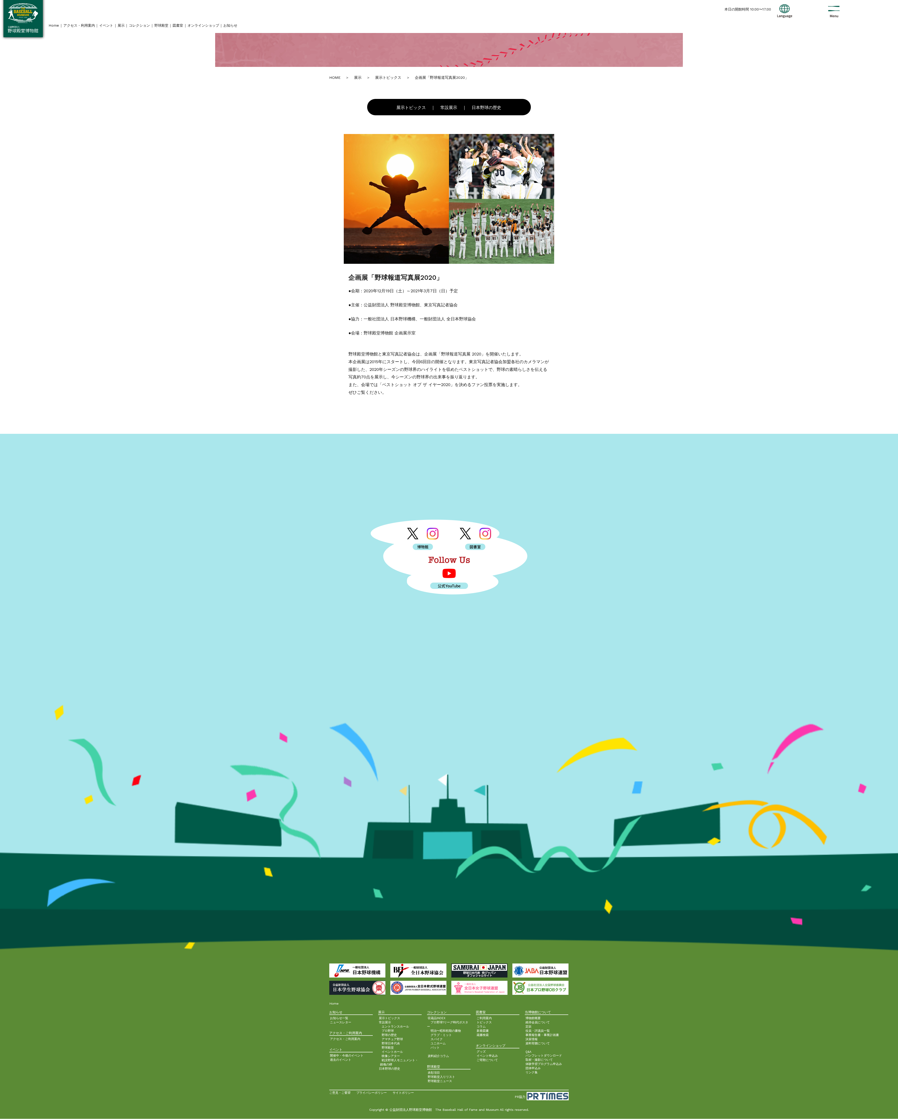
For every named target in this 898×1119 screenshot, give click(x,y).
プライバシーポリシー (371, 1092)
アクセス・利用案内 (79, 25)
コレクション (139, 25)
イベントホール (392, 1052)
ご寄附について (487, 1060)
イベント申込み (487, 1055)
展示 (121, 25)
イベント (106, 25)
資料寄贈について (537, 1043)
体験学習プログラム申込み (543, 1064)
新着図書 (483, 1030)
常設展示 (448, 107)
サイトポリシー (403, 1092)
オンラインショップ (203, 25)
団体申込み (533, 1068)
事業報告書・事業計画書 (542, 1035)
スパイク (437, 1039)
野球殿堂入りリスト (441, 1077)
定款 (528, 1026)
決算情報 (531, 1039)
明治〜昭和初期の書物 (446, 1030)
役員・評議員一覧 (537, 1030)
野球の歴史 (389, 1035)
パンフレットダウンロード (543, 1055)
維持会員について (537, 1022)
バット (435, 1047)
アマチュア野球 (392, 1039)
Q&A (528, 1052)
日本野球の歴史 (486, 107)
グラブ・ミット (441, 1035)
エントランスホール (395, 1026)
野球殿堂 (161, 25)
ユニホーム (438, 1043)
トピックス (484, 1022)
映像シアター (391, 1056)
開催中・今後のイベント (346, 1055)
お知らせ (230, 25)
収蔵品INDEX (436, 1018)
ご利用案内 (484, 1018)
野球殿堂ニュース (440, 1081)
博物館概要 (533, 1018)
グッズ (481, 1051)
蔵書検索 (483, 1035)
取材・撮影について (539, 1059)
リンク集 (531, 1072)
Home (54, 25)
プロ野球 (388, 1030)
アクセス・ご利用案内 (345, 1039)
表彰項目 (434, 1072)
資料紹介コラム (438, 1056)
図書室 (178, 25)
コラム (481, 1026)
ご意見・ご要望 (340, 1092)
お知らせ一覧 (339, 1018)
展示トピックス (411, 107)
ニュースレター (340, 1022)
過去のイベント (340, 1059)
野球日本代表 (391, 1043)
